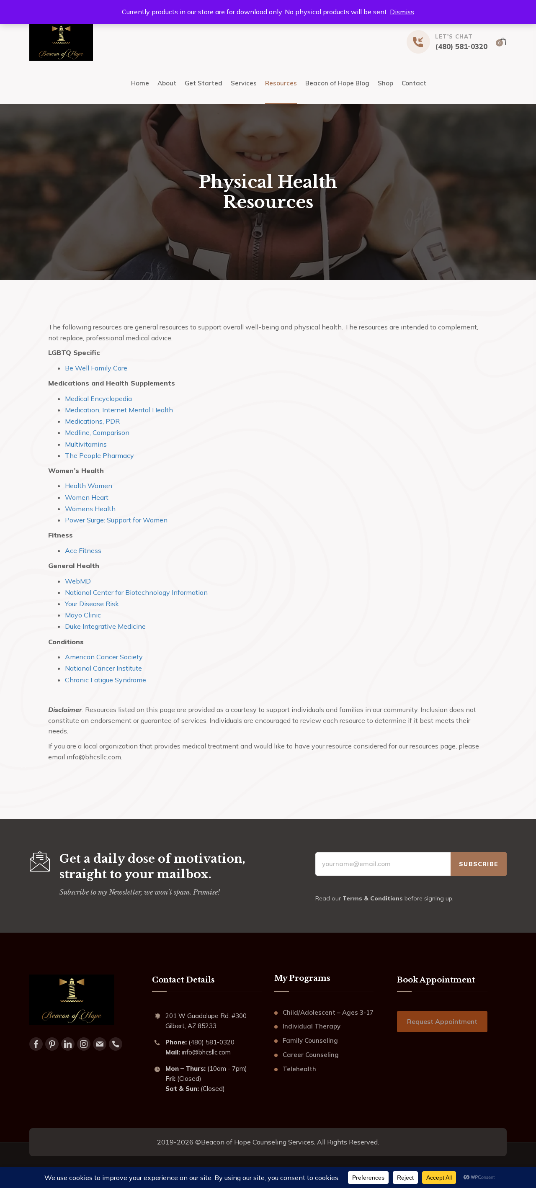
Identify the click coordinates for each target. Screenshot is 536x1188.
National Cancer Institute (103, 668)
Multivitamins (86, 444)
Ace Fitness (83, 550)
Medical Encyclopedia (98, 398)
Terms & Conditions (373, 898)
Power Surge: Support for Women (116, 520)
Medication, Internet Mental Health (119, 410)
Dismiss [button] (402, 12)
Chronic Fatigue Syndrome (105, 680)
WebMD (78, 581)
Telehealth (299, 1069)
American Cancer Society (104, 657)
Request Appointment (442, 1021)
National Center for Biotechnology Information (136, 592)
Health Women (88, 485)
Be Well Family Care (96, 368)
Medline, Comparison (97, 432)
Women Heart (86, 497)
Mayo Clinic (83, 615)
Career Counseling (311, 1055)
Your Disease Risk (92, 603)
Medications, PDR (92, 421)
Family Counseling (310, 1040)
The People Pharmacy (99, 455)
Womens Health (90, 508)
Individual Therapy (311, 1026)
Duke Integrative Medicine (105, 626)
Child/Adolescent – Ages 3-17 (328, 1012)
